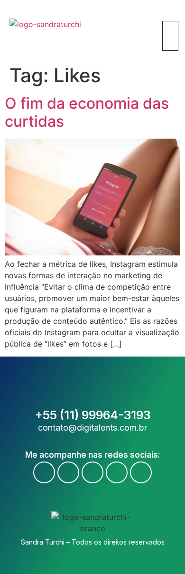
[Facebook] (44, 472)
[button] (168, 15)
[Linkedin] (117, 472)
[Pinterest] (141, 472)
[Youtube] (68, 472)
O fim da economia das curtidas (87, 112)
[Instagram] (92, 472)
